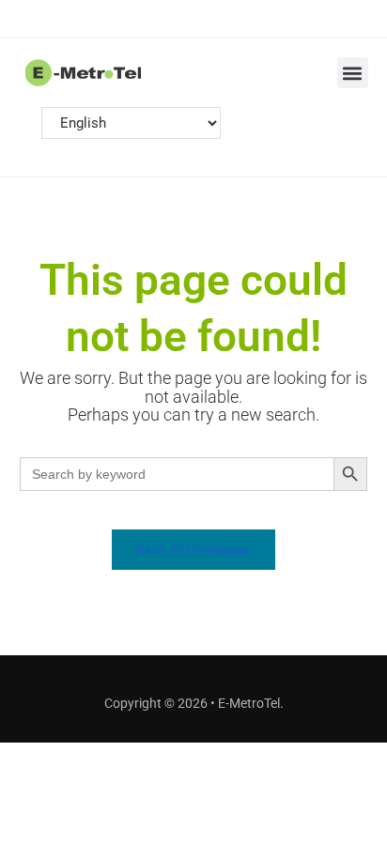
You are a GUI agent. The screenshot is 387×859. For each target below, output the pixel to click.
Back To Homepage (193, 550)
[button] (352, 72)
